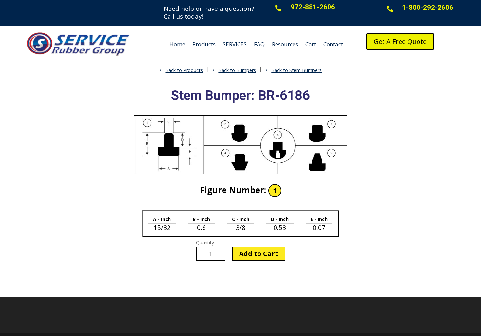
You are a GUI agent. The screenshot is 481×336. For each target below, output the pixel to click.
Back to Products (184, 70)
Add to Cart (258, 253)
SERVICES (235, 44)
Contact (333, 44)
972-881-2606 (313, 7)
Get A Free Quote (400, 41)
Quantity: (205, 242)
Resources (285, 44)
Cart (310, 44)
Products (204, 44)
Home (177, 44)
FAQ (259, 44)
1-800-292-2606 (427, 7)
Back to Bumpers (237, 70)
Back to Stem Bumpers (296, 70)
